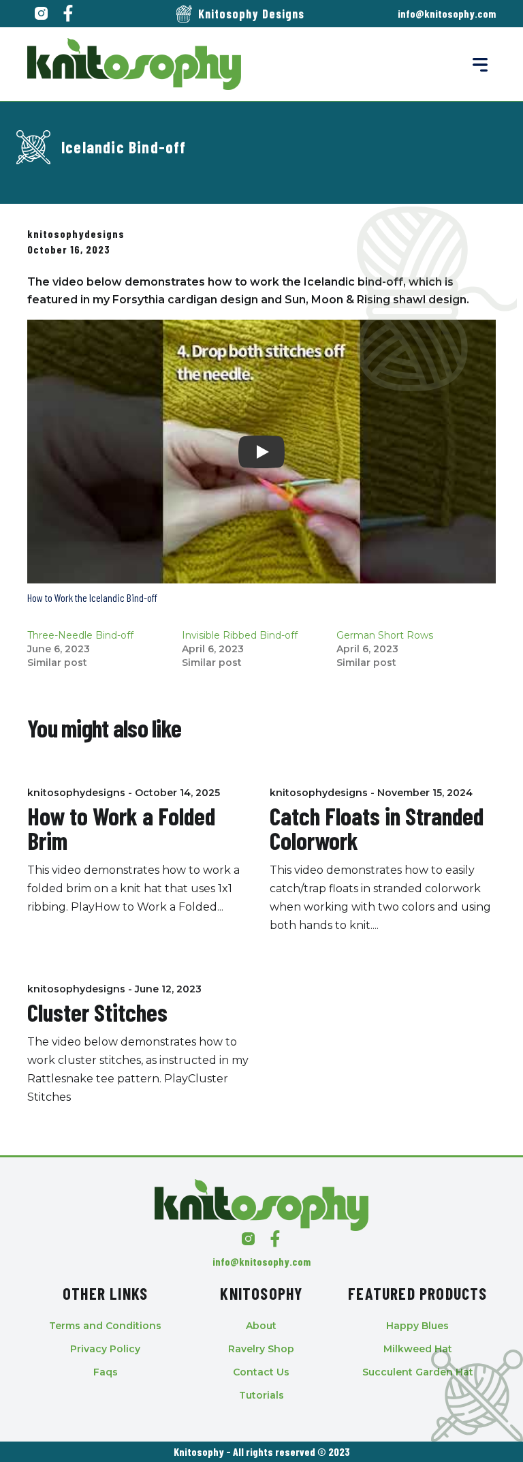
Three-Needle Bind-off (80, 635)
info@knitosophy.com (447, 13)
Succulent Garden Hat (417, 1372)
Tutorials (261, 1395)
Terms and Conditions (105, 1326)
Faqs (105, 1372)
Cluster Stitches (97, 1011)
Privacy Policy (105, 1349)
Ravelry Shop (261, 1349)
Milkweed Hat (417, 1349)
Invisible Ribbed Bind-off (240, 635)
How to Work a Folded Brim (121, 828)
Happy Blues (417, 1326)
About (261, 1326)
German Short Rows (384, 635)
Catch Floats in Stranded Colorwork (377, 828)
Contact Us (261, 1372)
